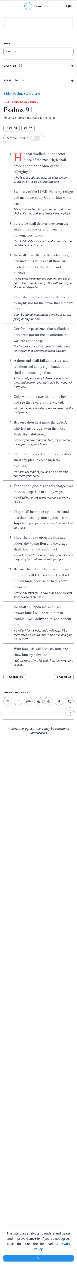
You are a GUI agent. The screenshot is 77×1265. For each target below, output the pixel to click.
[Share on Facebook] (18, 701)
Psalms (18, 93)
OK (38, 1258)
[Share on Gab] (28, 701)
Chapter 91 (34, 93)
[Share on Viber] (69, 701)
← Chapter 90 (14, 677)
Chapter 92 (64, 677)
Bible (7, 93)
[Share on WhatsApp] (69, 711)
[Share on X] (59, 701)
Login (68, 6)
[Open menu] (7, 6)
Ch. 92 (28, 128)
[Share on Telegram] (49, 701)
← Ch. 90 (11, 128)
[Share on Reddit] (38, 701)
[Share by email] (8, 701)
